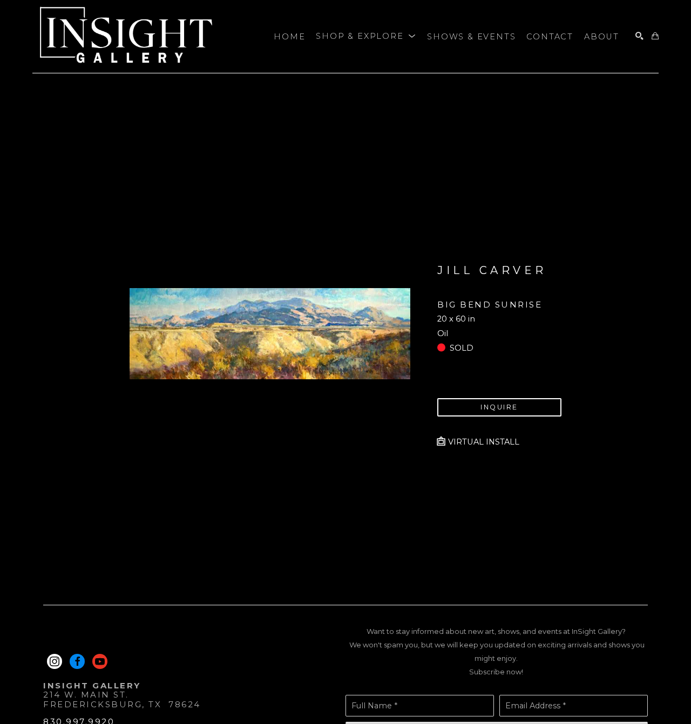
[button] (366, 36)
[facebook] (77, 661)
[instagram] (54, 661)
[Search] (639, 36)
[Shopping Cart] (655, 36)
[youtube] (99, 661)
